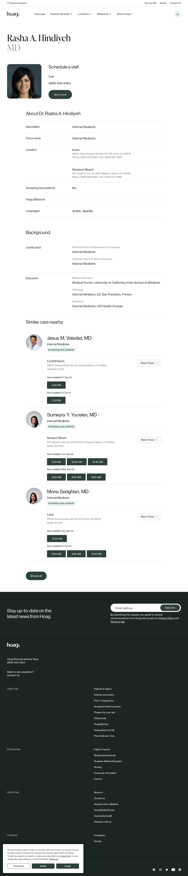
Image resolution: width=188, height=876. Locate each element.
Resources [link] (103, 13)
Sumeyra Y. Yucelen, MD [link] (72, 415)
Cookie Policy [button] (65, 856)
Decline (43, 866)
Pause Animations (18, 3)
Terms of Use (117, 621)
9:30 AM (56, 461)
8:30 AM (76, 477)
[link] (13, 14)
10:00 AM (77, 461)
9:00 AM (96, 477)
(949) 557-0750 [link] (55, 369)
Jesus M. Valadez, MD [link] (69, 338)
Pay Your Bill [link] (150, 3)
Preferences (18, 866)
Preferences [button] (53, 859)
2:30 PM (56, 400)
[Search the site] (177, 14)
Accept (68, 866)
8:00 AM (56, 477)
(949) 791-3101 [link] (55, 522)
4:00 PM (56, 385)
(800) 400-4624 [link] (16, 662)
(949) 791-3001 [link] (55, 446)
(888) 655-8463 (59, 83)
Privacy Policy (166, 618)
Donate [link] (163, 3)
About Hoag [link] (123, 13)
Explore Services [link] (60, 13)
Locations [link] (83, 13)
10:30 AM (98, 461)
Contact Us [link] (175, 3)
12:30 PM (96, 553)
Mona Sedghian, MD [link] (67, 491)
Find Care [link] (40, 14)
